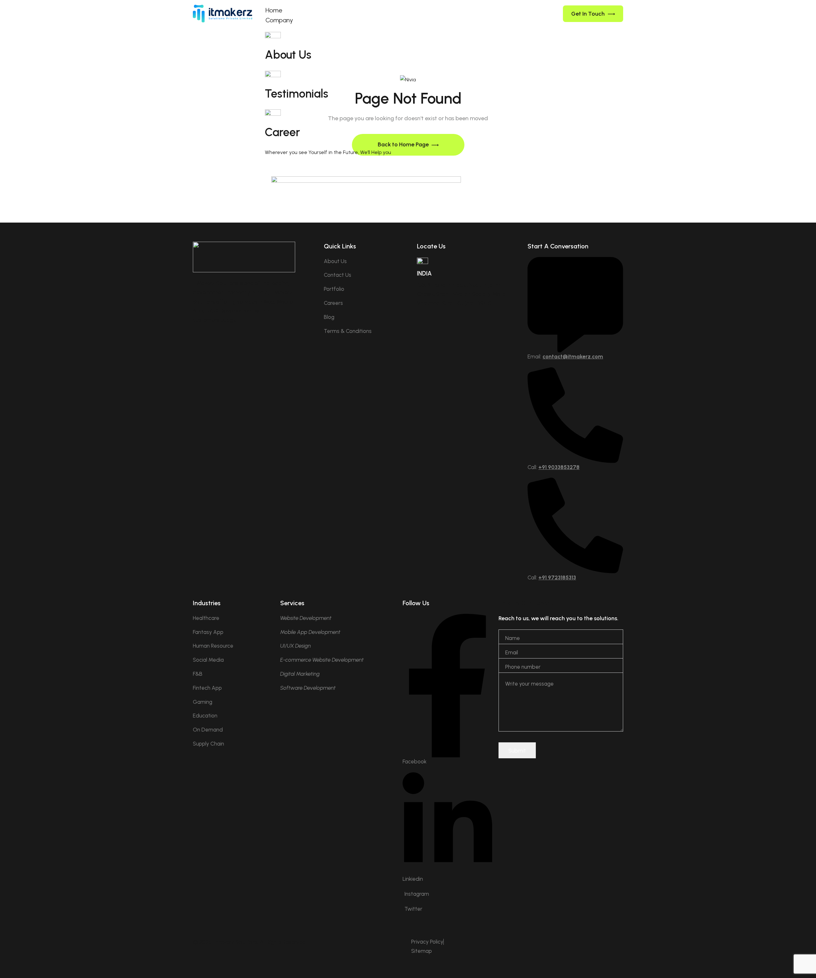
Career (282, 132)
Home (274, 10)
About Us (288, 55)
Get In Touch (588, 13)
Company (279, 20)
